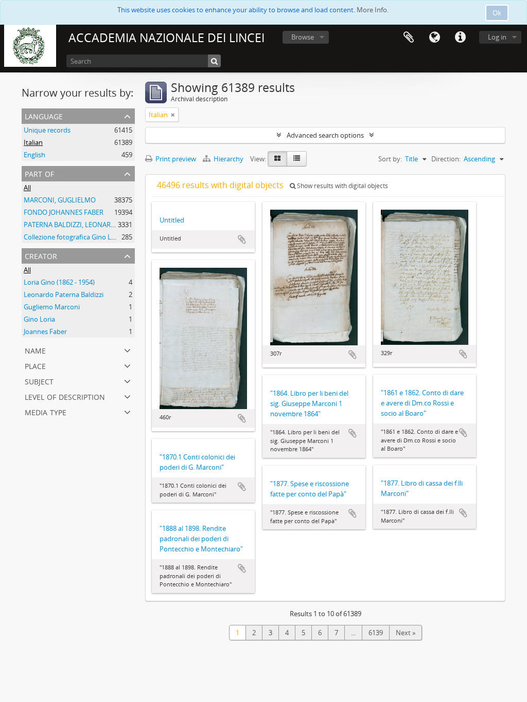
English (34, 154)
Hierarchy (228, 158)
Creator (41, 255)
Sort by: (390, 158)
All (27, 187)
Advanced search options (325, 135)
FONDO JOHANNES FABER (63, 212)
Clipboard (408, 37)
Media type (45, 411)
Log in (497, 37)
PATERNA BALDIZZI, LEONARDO (72, 224)
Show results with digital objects (341, 185)
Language (434, 37)
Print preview (175, 158)
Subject (39, 380)
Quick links (460, 37)
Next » (405, 632)
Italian (33, 142)
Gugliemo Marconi (52, 306)
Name (35, 350)
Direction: (446, 158)
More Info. (373, 9)
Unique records (47, 130)
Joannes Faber (45, 331)
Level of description (65, 396)
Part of (39, 173)
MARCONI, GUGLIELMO (60, 200)
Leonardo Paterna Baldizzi (63, 294)
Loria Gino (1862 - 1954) (59, 282)
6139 (375, 632)
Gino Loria (39, 319)
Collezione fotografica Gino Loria (73, 237)
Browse (302, 37)
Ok (497, 12)
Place (35, 365)
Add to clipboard (242, 239)
